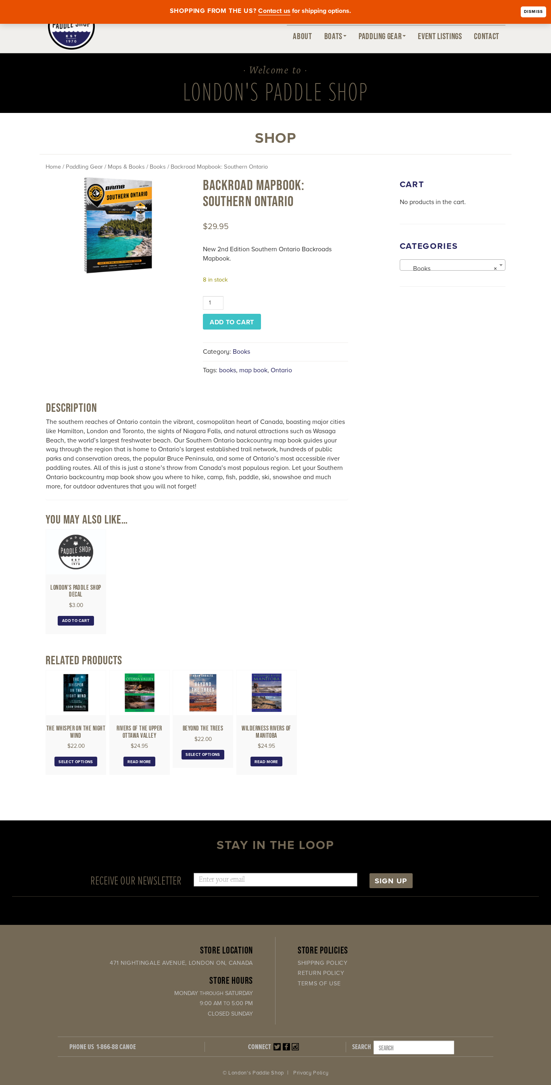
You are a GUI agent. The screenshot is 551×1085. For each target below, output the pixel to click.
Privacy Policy (310, 1073)
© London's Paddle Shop (253, 1073)
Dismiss (533, 11)
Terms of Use (319, 983)
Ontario (281, 370)
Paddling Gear (380, 36)
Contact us (274, 11)
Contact (486, 36)
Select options (75, 762)
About (302, 36)
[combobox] (453, 265)
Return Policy (321, 973)
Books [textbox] (450, 269)
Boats (333, 36)
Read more (139, 762)
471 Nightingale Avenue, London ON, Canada (181, 963)
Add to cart (232, 322)
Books (158, 166)
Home (53, 166)
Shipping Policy (323, 963)
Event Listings (440, 36)
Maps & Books (126, 166)
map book (253, 370)
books (227, 370)
